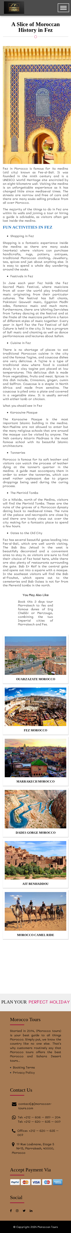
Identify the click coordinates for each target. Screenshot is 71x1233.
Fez (65, 283)
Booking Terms (24, 1067)
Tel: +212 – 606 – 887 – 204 (39, 1117)
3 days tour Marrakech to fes (35, 603)
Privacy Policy (24, 1072)
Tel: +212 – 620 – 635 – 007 (39, 1121)
